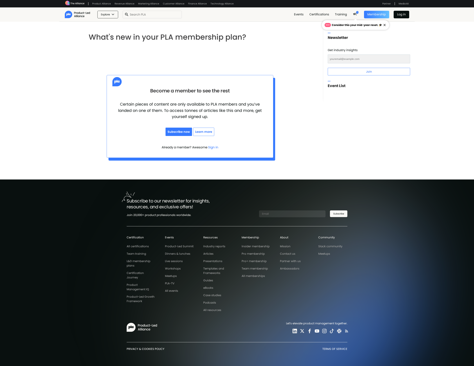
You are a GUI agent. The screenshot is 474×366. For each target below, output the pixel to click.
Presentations (212, 261)
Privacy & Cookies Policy (145, 349)
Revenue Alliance (124, 3)
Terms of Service (334, 349)
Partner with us (290, 261)
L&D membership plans (138, 263)
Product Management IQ (138, 287)
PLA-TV (169, 283)
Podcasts (209, 303)
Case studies (212, 295)
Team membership (255, 268)
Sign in (213, 147)
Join (369, 72)
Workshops (173, 268)
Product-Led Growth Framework (141, 299)
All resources (212, 310)
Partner (386, 3)
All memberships (253, 276)
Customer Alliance (173, 3)
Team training (136, 254)
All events (171, 291)
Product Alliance (101, 3)
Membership (376, 14)
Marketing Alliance (148, 3)
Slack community (330, 246)
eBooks (208, 288)
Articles (208, 254)
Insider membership (256, 246)
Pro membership (253, 254)
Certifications (319, 14)
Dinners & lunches (177, 254)
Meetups (171, 276)
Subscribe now (179, 132)
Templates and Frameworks (213, 271)
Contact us (287, 254)
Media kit (404, 3)
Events (298, 14)
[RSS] (345, 331)
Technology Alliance (222, 3)
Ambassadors (289, 268)
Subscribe (338, 213)
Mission (285, 246)
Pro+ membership (254, 261)
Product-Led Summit (179, 246)
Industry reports (214, 246)
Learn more (203, 132)
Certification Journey (135, 275)
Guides (208, 280)
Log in (401, 14)
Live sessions (174, 261)
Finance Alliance (197, 3)
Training (341, 14)
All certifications (138, 246)
